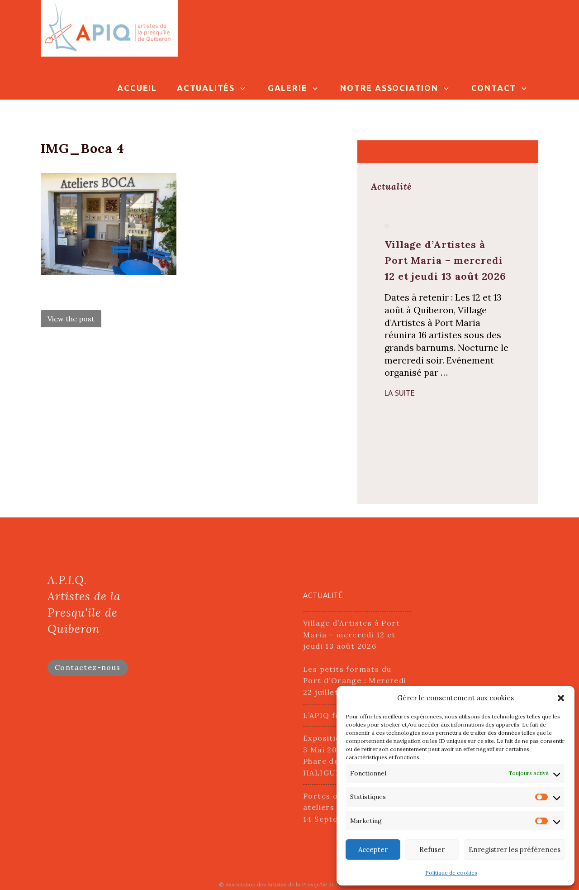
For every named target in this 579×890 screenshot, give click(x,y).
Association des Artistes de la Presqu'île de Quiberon (293, 884)
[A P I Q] (109, 27)
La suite (399, 393)
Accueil (137, 87)
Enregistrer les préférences (514, 849)
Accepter (373, 849)
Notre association (389, 87)
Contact (494, 87)
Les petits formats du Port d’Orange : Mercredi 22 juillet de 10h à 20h (355, 681)
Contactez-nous (88, 667)
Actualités (206, 87)
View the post (71, 318)
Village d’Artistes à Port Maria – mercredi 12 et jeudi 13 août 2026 (351, 634)
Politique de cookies (451, 872)
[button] (560, 698)
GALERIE (288, 87)
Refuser (432, 849)
